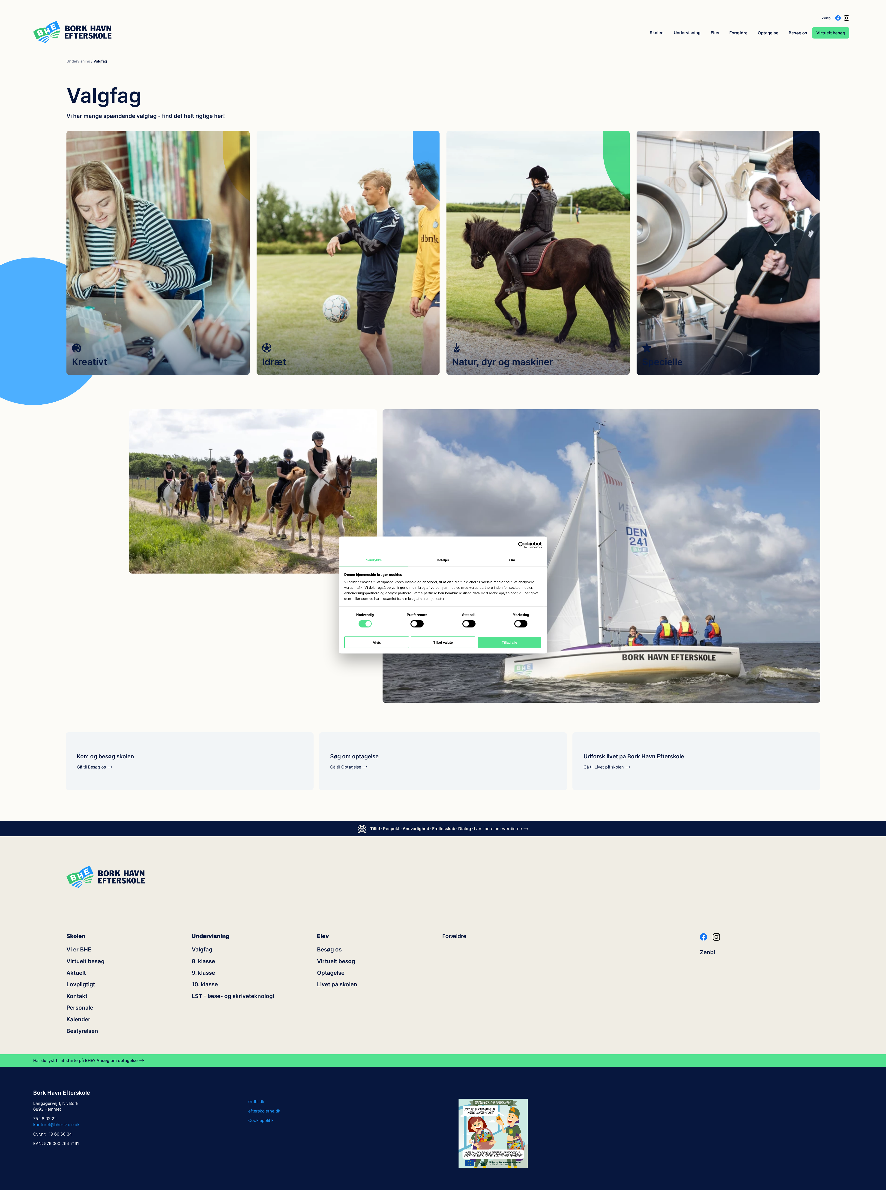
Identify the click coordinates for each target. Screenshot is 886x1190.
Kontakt (76, 996)
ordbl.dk (256, 1101)
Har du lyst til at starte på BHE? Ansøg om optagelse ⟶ (88, 1060)
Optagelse (768, 32)
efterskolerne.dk (264, 1111)
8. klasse (203, 961)
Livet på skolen (337, 984)
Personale (79, 1008)
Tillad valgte (443, 642)
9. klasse (203, 973)
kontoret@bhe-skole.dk (56, 1124)
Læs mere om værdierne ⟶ (501, 828)
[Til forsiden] (72, 33)
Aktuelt (76, 973)
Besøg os (798, 32)
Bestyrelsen (82, 1031)
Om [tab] (512, 560)
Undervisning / (79, 61)
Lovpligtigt (80, 984)
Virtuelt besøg (830, 32)
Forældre (738, 32)
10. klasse (205, 984)
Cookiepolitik (261, 1120)
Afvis (377, 642)
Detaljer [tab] (443, 560)
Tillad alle (509, 642)
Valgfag (202, 950)
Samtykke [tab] (374, 560)
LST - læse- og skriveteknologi (233, 996)
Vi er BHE (78, 950)
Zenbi (827, 18)
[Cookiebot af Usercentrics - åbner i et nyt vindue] (521, 545)
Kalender (78, 1020)
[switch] (417, 624)
